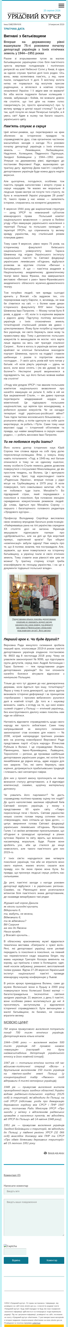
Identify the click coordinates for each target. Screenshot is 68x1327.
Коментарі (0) (12, 1175)
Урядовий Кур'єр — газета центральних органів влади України (34, 14)
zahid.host (36, 1323)
